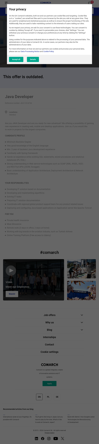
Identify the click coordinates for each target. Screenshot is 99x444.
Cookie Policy (48, 51)
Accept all (16, 59)
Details (33, 59)
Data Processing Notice (30, 51)
